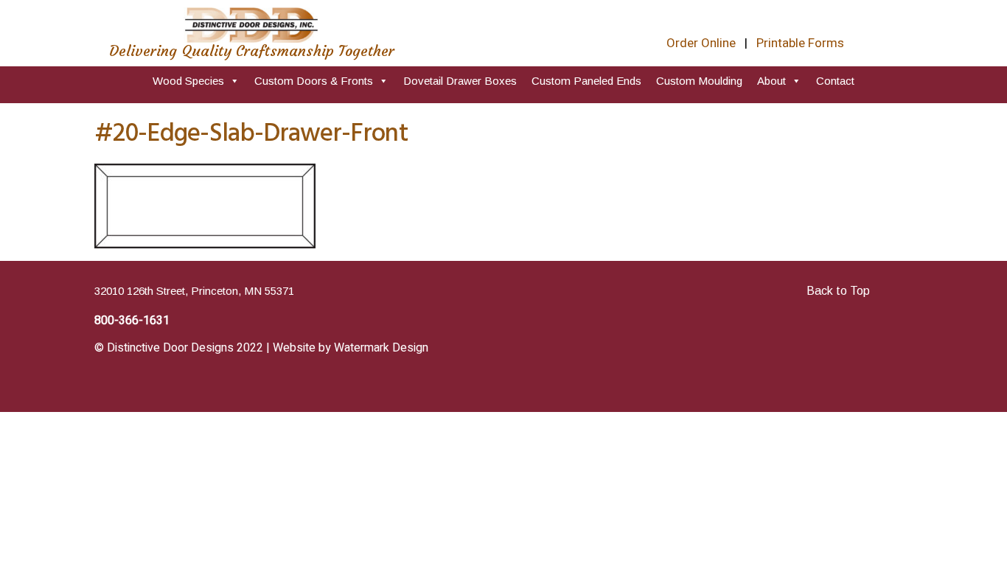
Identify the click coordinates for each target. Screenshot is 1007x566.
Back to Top (838, 290)
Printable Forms (800, 43)
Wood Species (188, 80)
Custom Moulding (699, 80)
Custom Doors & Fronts (313, 80)
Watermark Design (381, 348)
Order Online (701, 43)
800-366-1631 (132, 320)
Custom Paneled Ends (586, 80)
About (771, 80)
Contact (835, 80)
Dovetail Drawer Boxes (460, 80)
